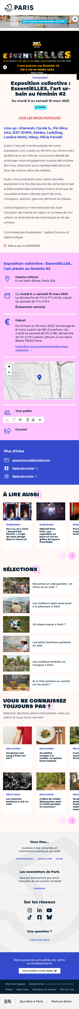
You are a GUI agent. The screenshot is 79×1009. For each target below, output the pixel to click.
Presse (9, 989)
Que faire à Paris (31, 1001)
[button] (39, 377)
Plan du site (67, 989)
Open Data (22, 989)
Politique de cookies (44, 989)
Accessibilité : (51, 984)
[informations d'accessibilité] (23, 420)
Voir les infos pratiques (40, 118)
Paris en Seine (62, 1001)
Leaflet (45, 398)
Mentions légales (15, 984)
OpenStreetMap (61, 398)
